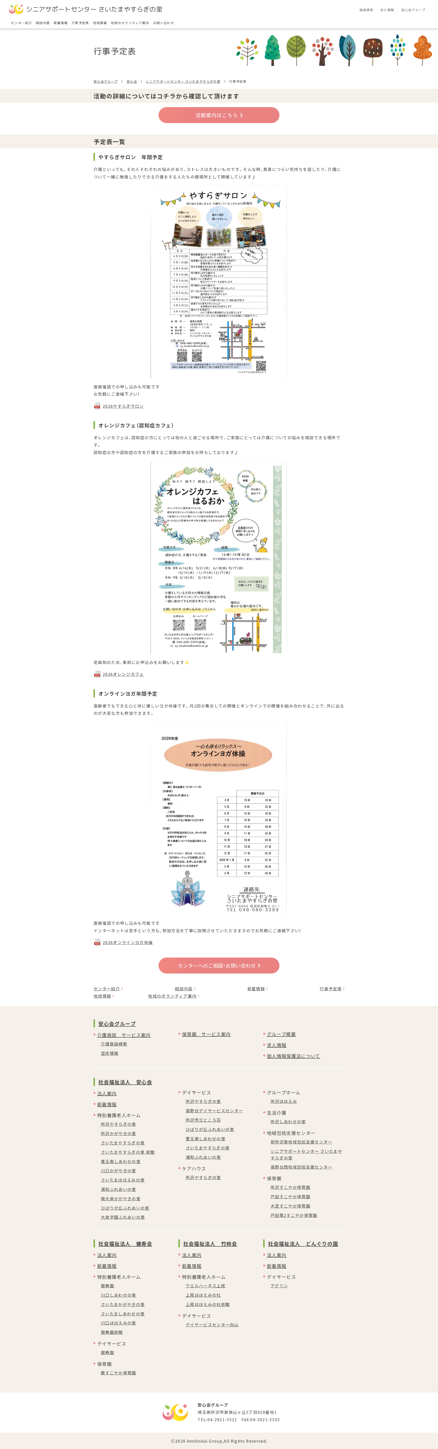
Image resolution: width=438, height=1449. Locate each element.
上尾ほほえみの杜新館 (208, 1304)
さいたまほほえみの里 (123, 1180)
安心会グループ (106, 81)
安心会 (132, 81)
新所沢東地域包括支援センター (301, 1142)
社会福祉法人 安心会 (125, 1081)
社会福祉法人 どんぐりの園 (303, 1243)
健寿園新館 (112, 1332)
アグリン (279, 1286)
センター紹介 (107, 989)
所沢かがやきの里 (118, 1133)
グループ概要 (281, 1034)
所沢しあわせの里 (288, 1121)
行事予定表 (331, 989)
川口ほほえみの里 (118, 1323)
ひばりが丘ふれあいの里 (125, 1208)
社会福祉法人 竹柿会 (210, 1243)
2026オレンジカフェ (123, 674)
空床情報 (109, 1053)
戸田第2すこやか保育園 (294, 1215)
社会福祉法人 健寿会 (125, 1243)
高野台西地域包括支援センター (301, 1167)
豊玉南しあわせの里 (121, 1161)
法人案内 (107, 1093)
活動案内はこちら (217, 115)
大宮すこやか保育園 (290, 1206)
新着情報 (256, 989)
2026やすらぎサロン (123, 406)
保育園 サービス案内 (206, 1034)
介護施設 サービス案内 (124, 1035)
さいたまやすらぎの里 (123, 1143)
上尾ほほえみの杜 (203, 1295)
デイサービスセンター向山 (212, 1325)
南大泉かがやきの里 (121, 1198)
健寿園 (107, 1286)
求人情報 (276, 1045)
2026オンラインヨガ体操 (128, 942)
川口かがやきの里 (118, 1170)
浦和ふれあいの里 (118, 1189)
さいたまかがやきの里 (123, 1304)
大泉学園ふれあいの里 (123, 1217)
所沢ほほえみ (284, 1101)
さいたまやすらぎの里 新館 (128, 1152)
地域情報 (102, 996)
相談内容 (183, 989)
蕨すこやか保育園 (118, 1373)
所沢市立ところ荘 (203, 1120)
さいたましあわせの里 (123, 1314)
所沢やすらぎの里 (118, 1124)
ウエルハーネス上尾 (205, 1286)
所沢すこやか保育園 (290, 1187)
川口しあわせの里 (118, 1295)
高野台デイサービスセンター (214, 1110)
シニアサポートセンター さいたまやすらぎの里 (183, 81)
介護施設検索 (114, 1044)
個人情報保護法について (293, 1056)
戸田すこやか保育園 (290, 1196)
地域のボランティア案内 (172, 996)
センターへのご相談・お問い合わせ (217, 965)
